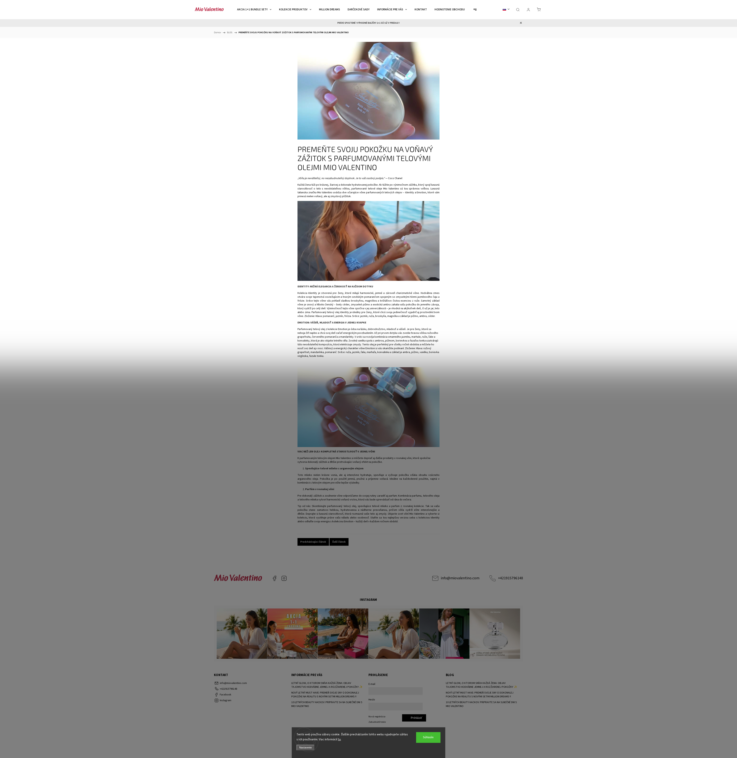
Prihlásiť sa (416, 719)
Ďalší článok (339, 542)
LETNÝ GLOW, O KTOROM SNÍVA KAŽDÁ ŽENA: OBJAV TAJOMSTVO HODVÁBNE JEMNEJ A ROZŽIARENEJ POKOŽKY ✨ (327, 685)
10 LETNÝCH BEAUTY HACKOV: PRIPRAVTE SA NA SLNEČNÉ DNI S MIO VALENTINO (326, 704)
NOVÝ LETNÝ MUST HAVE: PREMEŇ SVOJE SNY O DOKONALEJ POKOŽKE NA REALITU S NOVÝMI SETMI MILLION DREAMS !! (325, 694)
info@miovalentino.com (460, 578)
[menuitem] (254, 9)
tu (339, 739)
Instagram (284, 578)
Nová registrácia (376, 716)
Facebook (274, 578)
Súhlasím (428, 737)
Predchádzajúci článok (313, 542)
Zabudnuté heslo (377, 722)
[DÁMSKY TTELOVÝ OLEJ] (368, 280)
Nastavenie (305, 747)
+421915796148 (510, 578)
